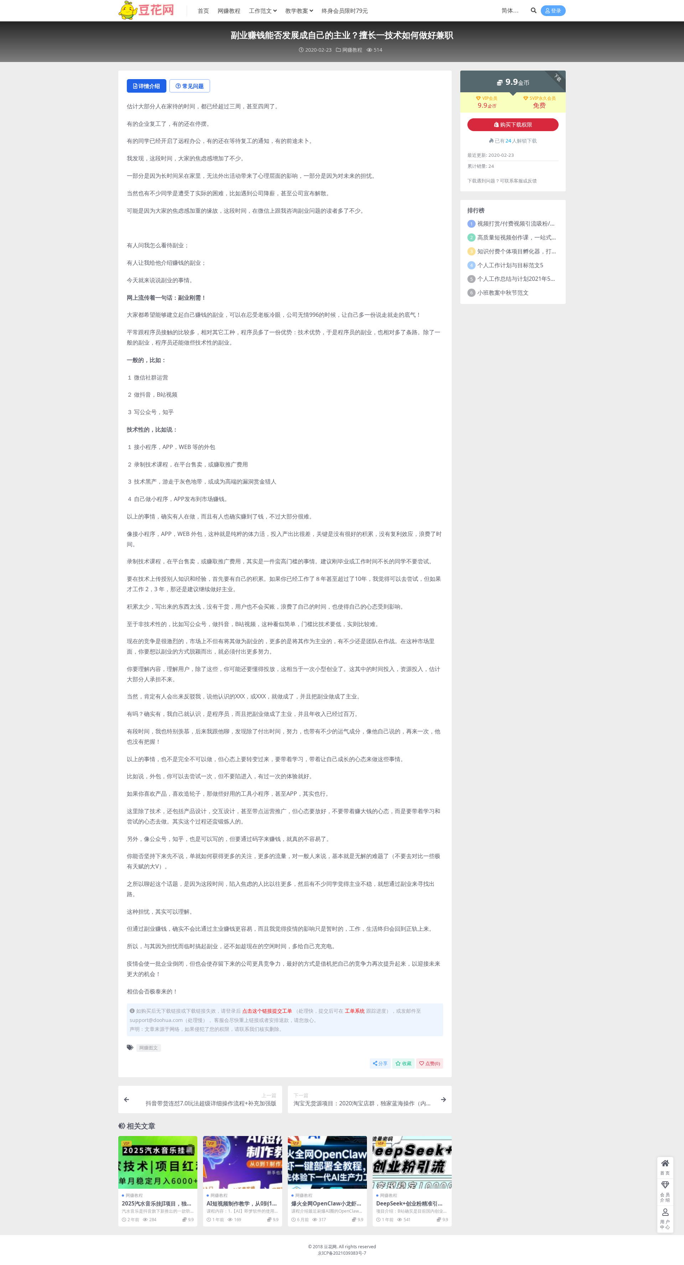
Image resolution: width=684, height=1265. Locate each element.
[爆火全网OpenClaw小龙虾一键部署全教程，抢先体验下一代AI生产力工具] (327, 1162)
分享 (383, 1063)
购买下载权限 (516, 125)
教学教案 (296, 11)
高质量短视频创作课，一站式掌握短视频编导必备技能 (545, 237)
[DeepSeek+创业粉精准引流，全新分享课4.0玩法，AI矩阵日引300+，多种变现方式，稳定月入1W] (412, 1162)
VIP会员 (489, 98)
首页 (203, 11)
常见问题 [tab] (193, 85)
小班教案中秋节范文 (503, 292)
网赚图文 (148, 1047)
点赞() (432, 1063)
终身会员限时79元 (345, 11)
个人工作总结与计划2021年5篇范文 (522, 279)
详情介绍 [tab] (149, 85)
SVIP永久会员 (543, 98)
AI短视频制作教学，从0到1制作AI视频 (242, 1206)
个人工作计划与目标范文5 (510, 265)
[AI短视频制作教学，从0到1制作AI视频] (242, 1162)
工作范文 (260, 11)
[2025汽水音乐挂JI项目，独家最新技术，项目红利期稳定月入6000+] (157, 1162)
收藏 (406, 1063)
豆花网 (330, 1247)
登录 (556, 11)
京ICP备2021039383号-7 (342, 1253)
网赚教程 (229, 11)
